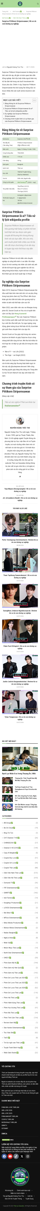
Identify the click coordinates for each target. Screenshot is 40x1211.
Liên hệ (30, 1196)
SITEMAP (5, 1128)
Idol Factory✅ (17, 11)
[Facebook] (4, 1156)
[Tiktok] (16, 1156)
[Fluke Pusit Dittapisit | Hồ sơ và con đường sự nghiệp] (20, 631)
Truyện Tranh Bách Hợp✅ (21, 1048)
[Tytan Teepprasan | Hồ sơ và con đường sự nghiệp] (20, 702)
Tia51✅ (21, 1038)
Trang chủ (5, 11)
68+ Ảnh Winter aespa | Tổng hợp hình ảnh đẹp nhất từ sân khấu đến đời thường (26, 807)
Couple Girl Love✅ (21, 863)
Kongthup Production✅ (21, 903)
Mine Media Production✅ (21, 923)
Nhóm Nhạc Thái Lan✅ (21, 948)
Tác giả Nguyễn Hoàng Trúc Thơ (13, 1196)
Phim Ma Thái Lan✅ (21, 1013)
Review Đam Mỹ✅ (21, 1023)
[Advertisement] (20, 45)
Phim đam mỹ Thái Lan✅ (21, 973)
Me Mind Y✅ (21, 913)
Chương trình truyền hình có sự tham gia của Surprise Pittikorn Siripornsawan (19, 120)
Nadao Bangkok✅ (21, 933)
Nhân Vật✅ (21, 943)
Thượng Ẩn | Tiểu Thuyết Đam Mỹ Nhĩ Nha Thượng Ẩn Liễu (26, 779)
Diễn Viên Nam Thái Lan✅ (21, 873)
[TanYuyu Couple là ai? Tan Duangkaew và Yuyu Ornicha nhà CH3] (7, 789)
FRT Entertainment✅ (21, 888)
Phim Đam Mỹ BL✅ (21, 963)
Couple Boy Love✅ (21, 858)
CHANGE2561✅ (21, 843)
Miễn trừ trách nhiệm (18, 1193)
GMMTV (4, 1125)
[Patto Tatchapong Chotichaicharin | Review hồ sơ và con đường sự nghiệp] (20, 525)
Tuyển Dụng (29, 1199)
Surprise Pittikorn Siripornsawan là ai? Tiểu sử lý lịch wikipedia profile (19, 110)
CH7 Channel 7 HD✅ (21, 838)
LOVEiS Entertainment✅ (21, 908)
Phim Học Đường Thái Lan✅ (21, 1008)
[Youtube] (10, 1156)
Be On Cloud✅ (21, 828)
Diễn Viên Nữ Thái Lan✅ (21, 878)
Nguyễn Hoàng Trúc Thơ (15, 67)
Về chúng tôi (9, 1190)
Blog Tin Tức (21, 833)
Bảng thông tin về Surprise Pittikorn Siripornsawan (18, 105)
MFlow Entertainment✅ (21, 918)
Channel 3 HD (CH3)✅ (21, 848)
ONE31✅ (21, 958)
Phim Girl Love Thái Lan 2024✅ (21, 978)
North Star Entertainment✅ (21, 953)
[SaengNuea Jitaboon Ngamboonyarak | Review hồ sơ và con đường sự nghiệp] (20, 596)
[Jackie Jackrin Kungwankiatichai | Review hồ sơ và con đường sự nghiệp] (20, 667)
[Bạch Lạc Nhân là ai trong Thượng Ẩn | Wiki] (20, 759)
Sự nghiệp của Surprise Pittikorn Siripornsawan (16, 115)
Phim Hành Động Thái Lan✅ (21, 1003)
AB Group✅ (21, 823)
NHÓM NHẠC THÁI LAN (9, 1122)
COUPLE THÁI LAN (8, 1119)
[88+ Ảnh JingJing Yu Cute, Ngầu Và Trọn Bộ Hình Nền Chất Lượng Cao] (7, 798)
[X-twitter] (22, 1156)
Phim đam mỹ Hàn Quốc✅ (21, 968)
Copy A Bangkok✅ (21, 853)
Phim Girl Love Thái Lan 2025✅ (21, 983)
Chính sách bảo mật (23, 1190)
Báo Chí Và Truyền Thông (13, 1199)
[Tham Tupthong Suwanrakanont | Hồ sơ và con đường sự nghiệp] (20, 560)
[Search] (38, 4)
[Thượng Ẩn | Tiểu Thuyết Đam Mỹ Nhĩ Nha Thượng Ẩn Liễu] (7, 780)
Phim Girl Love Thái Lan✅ (21, 993)
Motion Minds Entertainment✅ (21, 928)
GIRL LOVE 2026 (7, 1110)
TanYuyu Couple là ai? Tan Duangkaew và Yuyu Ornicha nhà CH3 (26, 789)
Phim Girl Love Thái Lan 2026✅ (21, 988)
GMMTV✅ (21, 893)
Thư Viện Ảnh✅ (21, 1033)
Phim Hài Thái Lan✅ (21, 998)
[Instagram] (27, 1156)
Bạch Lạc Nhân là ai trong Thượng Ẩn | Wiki (19, 773)
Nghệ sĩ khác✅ (21, 938)
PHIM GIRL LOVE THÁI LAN (10, 1107)
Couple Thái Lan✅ (21, 868)
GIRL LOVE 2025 (7, 1113)
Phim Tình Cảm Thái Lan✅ (21, 1018)
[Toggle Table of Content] (33, 100)
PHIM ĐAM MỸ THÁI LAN (10, 1116)
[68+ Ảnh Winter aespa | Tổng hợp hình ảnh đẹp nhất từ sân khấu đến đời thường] (7, 807)
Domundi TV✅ (21, 883)
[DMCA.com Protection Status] (8, 1140)
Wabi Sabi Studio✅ (21, 1053)
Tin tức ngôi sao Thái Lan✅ (21, 1043)
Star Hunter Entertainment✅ (21, 1028)
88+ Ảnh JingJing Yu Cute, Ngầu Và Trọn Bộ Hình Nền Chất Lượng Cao (25, 798)
